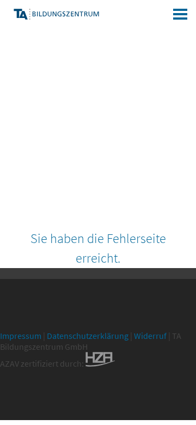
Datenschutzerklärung (87, 335)
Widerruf (150, 335)
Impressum (20, 335)
